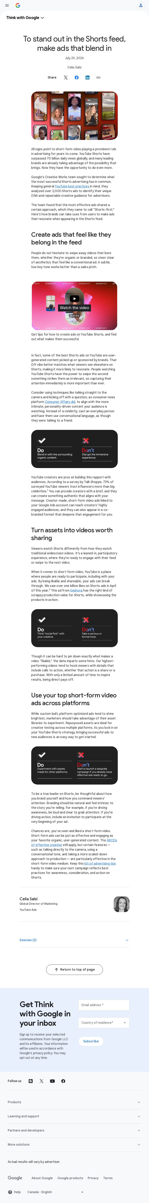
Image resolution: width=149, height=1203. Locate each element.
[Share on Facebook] (76, 77)
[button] (98, 77)
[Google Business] (18, 5)
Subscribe (91, 1041)
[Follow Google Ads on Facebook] (63, 1081)
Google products (70, 1178)
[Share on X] (65, 77)
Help (17, 1192)
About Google (42, 1178)
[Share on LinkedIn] (87, 77)
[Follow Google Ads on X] (41, 1081)
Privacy (93, 1178)
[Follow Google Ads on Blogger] (30, 1081)
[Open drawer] (7, 5)
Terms (108, 1178)
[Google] (15, 1178)
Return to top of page (77, 970)
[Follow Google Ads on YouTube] (52, 1081)
